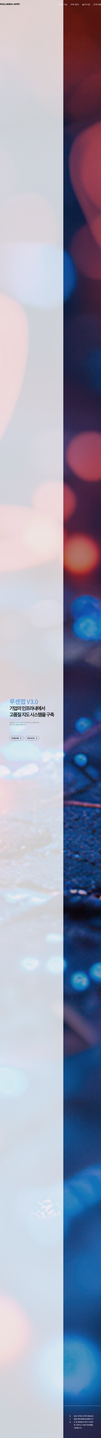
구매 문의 (74, 4)
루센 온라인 (31, 738)
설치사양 (86, 4)
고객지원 (97, 4)
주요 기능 (63, 4)
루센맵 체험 (15, 738)
